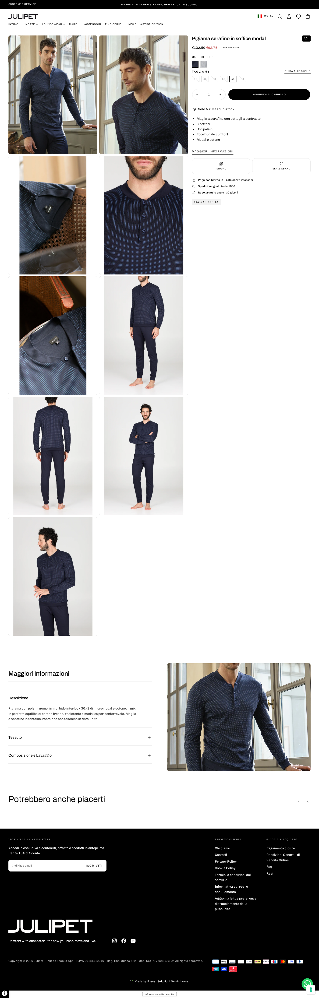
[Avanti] (308, 802)
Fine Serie (113, 24)
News (132, 24)
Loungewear (52, 24)
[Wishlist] (298, 16)
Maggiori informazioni (212, 151)
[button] (265, 17)
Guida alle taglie (297, 71)
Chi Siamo (222, 848)
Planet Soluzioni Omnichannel (168, 981)
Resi (269, 873)
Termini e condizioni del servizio (233, 877)
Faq (269, 867)
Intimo (13, 24)
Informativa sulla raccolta (159, 994)
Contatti (221, 855)
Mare (73, 24)
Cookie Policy (225, 868)
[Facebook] (124, 941)
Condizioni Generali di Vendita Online (283, 857)
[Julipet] (50, 926)
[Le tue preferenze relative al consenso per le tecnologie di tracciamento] (310, 989)
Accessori (92, 24)
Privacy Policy (226, 862)
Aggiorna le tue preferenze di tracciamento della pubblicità (235, 903)
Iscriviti (94, 865)
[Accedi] (289, 16)
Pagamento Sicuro (280, 848)
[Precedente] (298, 802)
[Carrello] (308, 16)
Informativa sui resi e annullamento (231, 889)
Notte (30, 24)
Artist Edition (151, 24)
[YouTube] (133, 941)
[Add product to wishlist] (306, 38)
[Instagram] (114, 941)
